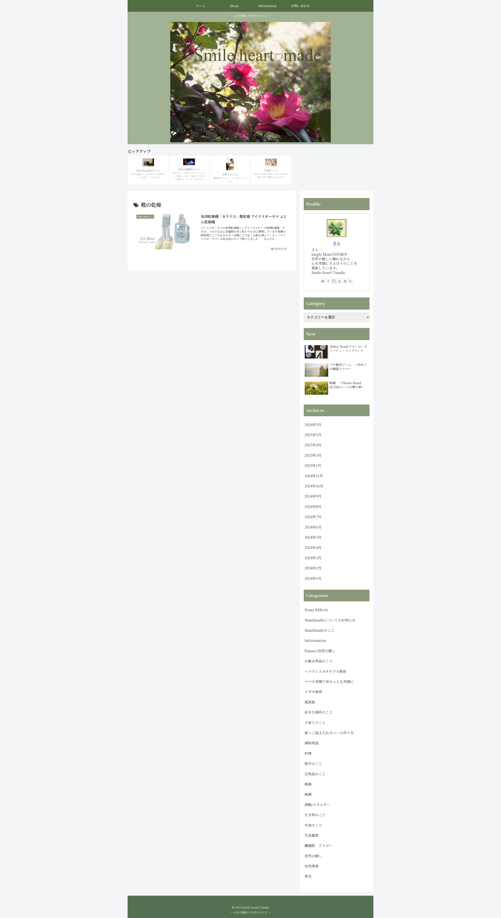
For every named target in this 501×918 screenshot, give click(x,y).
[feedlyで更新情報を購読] (345, 281)
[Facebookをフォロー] (328, 281)
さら (337, 243)
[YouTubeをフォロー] (339, 281)
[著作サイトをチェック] (322, 281)
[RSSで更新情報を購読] (350, 281)
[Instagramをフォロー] (333, 281)
